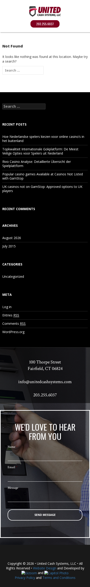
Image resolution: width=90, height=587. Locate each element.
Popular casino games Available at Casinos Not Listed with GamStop (42, 176)
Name (13, 447)
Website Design (44, 568)
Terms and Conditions (58, 577)
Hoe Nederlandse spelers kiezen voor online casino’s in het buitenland (43, 138)
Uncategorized (13, 276)
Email (12, 467)
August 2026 (11, 238)
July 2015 (9, 246)
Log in (7, 307)
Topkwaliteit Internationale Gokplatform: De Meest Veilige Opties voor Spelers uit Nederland (40, 151)
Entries (10, 315)
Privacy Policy (25, 577)
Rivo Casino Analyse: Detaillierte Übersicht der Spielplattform (36, 163)
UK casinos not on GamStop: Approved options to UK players (42, 188)
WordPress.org (13, 332)
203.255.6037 (45, 23)
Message (13, 488)
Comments (14, 323)
